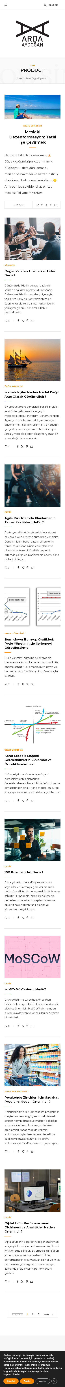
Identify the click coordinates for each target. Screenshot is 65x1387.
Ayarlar (42, 1381)
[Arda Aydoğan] (33, 34)
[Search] (45, 4)
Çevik (8, 511)
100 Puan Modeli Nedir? (24, 872)
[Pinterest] (51, 205)
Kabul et (11, 1381)
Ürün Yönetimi (14, 386)
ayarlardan (41, 1371)
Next (46, 1314)
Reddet (27, 1381)
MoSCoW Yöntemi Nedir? (25, 989)
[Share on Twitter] (46, 205)
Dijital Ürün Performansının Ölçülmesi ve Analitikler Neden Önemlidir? (30, 1227)
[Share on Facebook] (42, 205)
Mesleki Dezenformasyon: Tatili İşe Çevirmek (32, 137)
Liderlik (10, 265)
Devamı (18, 204)
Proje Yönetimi (32, 125)
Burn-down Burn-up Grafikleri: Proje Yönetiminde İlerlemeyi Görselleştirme (29, 643)
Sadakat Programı (16, 1091)
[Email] (56, 205)
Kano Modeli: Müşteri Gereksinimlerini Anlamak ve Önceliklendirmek (28, 760)
